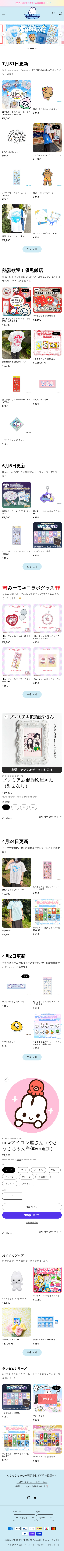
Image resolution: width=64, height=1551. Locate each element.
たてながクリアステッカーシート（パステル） (47, 1003)
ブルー (54, 1170)
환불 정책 (56, 1540)
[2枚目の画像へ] (32, 48)
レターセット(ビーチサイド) (45, 233)
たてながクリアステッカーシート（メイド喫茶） (47, 888)
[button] (3, 13)
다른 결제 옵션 (32, 1222)
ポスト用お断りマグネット (13, 1002)
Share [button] (9, 818)
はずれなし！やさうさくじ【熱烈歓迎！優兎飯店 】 (16, 320)
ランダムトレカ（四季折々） (45, 1457)
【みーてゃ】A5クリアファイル (46, 679)
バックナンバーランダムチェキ (46, 1296)
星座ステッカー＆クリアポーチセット (16, 512)
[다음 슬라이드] (60, 34)
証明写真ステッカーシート (44, 1339)
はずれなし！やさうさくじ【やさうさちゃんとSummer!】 (16, 113)
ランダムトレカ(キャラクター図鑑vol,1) (46, 929)
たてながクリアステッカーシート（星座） (16, 552)
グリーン (9, 1177)
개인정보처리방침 (15, 1545)
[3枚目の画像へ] (35, 48)
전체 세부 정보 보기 (48, 816)
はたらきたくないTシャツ (13, 890)
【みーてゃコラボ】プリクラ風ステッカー (16, 680)
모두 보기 (32, 249)
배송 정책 (41, 1545)
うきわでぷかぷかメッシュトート (47, 155)
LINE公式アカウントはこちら (32, 1482)
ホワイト (9, 1183)
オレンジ (26, 1177)
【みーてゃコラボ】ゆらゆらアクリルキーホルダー (47, 637)
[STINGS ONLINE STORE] (32, 34)
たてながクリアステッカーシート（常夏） (16, 194)
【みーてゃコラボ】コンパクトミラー (16, 637)
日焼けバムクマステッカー (44, 193)
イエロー (43, 1177)
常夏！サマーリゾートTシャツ (15, 236)
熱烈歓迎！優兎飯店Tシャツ (14, 362)
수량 (4, 1190)
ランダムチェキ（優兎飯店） (45, 359)
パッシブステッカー (10, 1339)
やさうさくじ (38, 1416)
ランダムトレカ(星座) (42, 551)
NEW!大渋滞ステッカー (12, 152)
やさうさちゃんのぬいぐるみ (14, 1299)
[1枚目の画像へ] (28, 48)
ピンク (23, 1170)
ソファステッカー (9, 1042)
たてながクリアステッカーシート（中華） (16, 401)
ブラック (26, 1183)
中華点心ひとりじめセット (44, 316)
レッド (8, 1170)
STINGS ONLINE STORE (21, 1540)
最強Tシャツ (7, 931)
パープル (38, 1170)
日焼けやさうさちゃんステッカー (47, 109)
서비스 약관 (29, 1545)
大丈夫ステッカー (40, 400)
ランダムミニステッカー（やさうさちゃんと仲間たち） (47, 1043)
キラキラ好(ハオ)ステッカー (14, 440)
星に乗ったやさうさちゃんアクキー (47, 512)
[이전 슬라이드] (3, 34)
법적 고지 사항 (53, 1545)
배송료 (19, 797)
